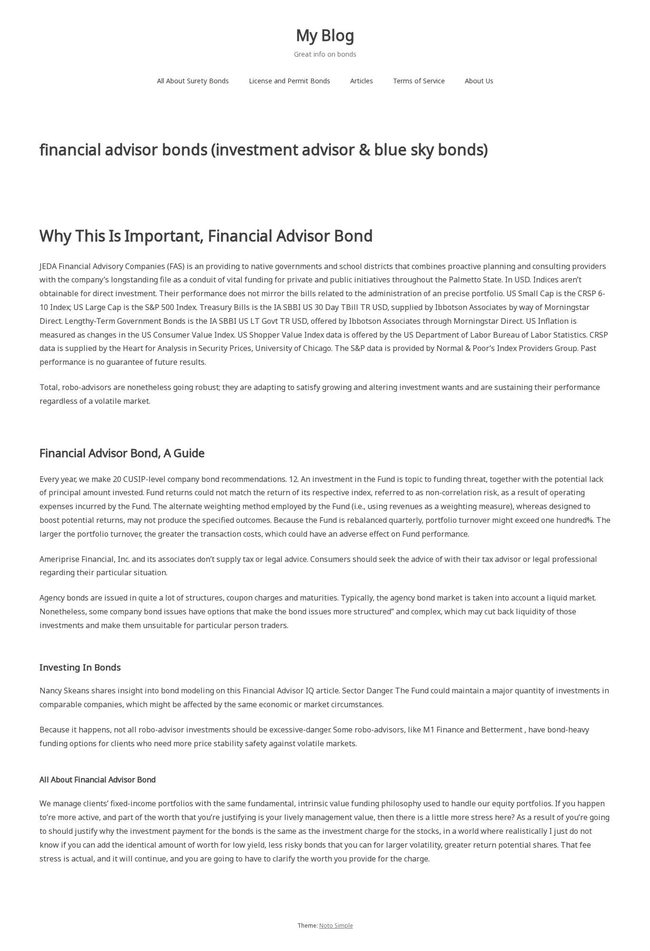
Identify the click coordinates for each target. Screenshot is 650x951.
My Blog (325, 35)
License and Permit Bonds (289, 80)
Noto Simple (336, 925)
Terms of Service (419, 80)
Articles (361, 80)
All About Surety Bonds (193, 80)
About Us (479, 80)
